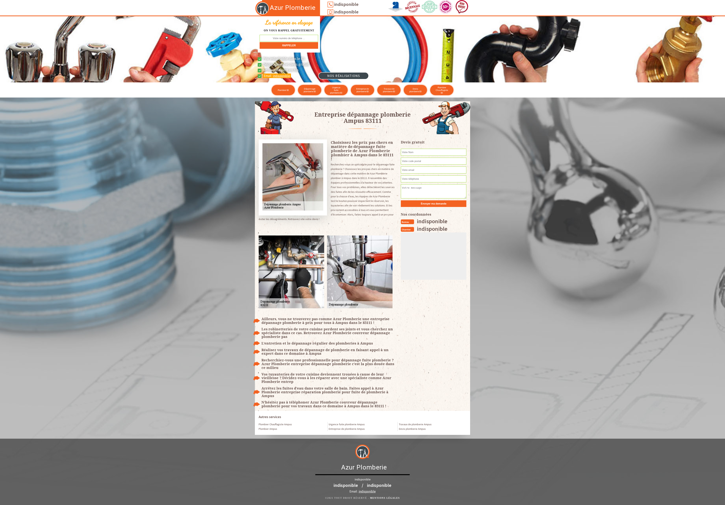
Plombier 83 (283, 90)
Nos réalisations (343, 76)
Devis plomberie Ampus (412, 429)
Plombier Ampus (268, 429)
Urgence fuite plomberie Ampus (347, 424)
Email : (277, 76)
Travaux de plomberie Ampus (415, 424)
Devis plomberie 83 (415, 90)
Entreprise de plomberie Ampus (347, 429)
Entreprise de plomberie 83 (362, 90)
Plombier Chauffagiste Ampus (275, 424)
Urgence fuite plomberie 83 (336, 90)
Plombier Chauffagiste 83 (442, 90)
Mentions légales (385, 498)
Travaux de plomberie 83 (389, 90)
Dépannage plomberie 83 (310, 90)
